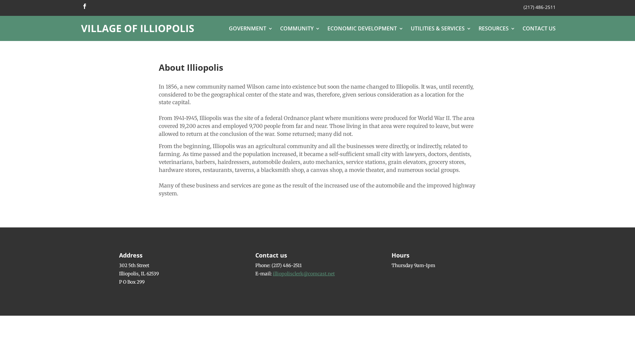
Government (247, 28)
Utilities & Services (438, 28)
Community (297, 28)
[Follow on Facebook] (84, 6)
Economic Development (362, 28)
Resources (494, 28)
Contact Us (539, 28)
